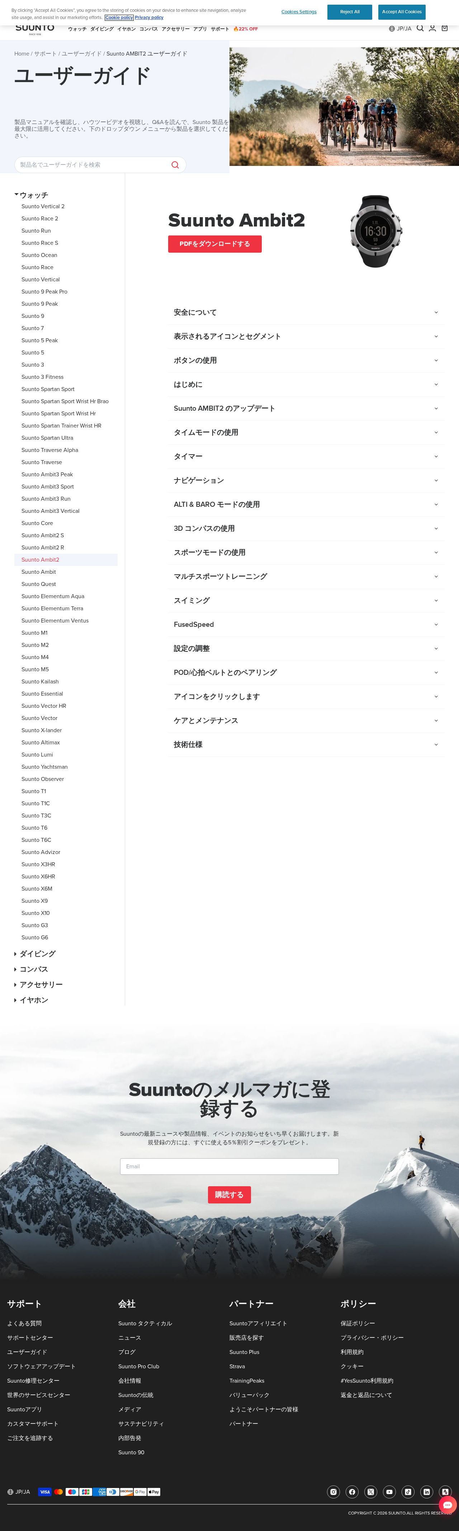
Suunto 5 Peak (40, 340)
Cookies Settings (299, 12)
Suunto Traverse (42, 462)
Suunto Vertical (41, 279)
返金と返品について (366, 1395)
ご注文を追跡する (30, 1438)
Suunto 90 (131, 1452)
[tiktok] (408, 1491)
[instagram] (333, 1491)
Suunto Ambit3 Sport (48, 487)
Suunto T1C (36, 803)
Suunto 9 (33, 316)
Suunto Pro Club (138, 1366)
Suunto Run (36, 231)
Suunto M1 (34, 633)
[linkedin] (426, 1491)
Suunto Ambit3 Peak (47, 474)
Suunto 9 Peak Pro (44, 292)
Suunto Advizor (41, 852)
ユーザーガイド (82, 54)
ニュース (129, 1338)
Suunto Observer (43, 779)
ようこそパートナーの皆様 (264, 1409)
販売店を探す (247, 1338)
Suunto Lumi (37, 755)
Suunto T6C (36, 840)
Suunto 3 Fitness (42, 377)
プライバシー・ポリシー (372, 1338)
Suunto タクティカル (145, 1323)
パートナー (244, 1424)
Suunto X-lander (42, 730)
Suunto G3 (35, 925)
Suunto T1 (34, 791)
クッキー (352, 1366)
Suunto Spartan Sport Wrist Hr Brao (65, 401)
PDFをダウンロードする (215, 244)
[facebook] (352, 1491)
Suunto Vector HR (44, 706)
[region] (229, 12)
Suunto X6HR (38, 876)
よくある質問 (24, 1323)
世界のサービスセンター (38, 1395)
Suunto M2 (35, 645)
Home (21, 54)
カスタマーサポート (33, 1424)
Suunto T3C (36, 816)
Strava (237, 1366)
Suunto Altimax (41, 742)
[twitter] (370, 1491)
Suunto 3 (33, 365)
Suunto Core (37, 523)
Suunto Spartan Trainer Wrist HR (61, 426)
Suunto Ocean (39, 255)
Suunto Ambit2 (40, 560)
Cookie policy (119, 17)
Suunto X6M (37, 889)
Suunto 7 (33, 328)
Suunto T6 (34, 828)
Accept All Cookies (401, 12)
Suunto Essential (42, 694)
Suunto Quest (39, 584)
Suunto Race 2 (40, 218)
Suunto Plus (244, 1352)
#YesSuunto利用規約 (367, 1381)
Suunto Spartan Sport (48, 389)
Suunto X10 (36, 913)
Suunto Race (37, 267)
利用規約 (352, 1352)
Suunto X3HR (38, 864)
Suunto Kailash (40, 682)
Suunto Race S (40, 243)
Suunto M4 (35, 657)
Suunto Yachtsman (45, 767)
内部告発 (129, 1438)
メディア (129, 1409)
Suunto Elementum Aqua (53, 596)
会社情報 (129, 1381)
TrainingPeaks (247, 1381)
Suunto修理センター (33, 1381)
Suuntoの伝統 (135, 1395)
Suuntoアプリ (24, 1409)
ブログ (127, 1352)
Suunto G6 (35, 937)
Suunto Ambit (39, 572)
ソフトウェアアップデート (41, 1366)
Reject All (350, 12)
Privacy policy (149, 17)
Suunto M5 (35, 669)
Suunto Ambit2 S (43, 535)
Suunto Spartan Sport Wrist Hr (59, 413)
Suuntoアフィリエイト (259, 1323)
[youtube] (389, 1491)
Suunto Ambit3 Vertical (51, 511)
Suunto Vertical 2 (43, 206)
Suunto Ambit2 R (43, 547)
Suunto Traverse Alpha (50, 450)
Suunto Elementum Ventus (55, 621)
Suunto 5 (33, 353)
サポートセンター (30, 1338)
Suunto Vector (39, 718)
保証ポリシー (358, 1323)
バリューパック (250, 1395)
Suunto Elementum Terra (52, 608)
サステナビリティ (141, 1424)
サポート (45, 54)
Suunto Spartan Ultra (47, 438)
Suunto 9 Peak (40, 304)
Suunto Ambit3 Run (46, 499)
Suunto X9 (35, 901)
